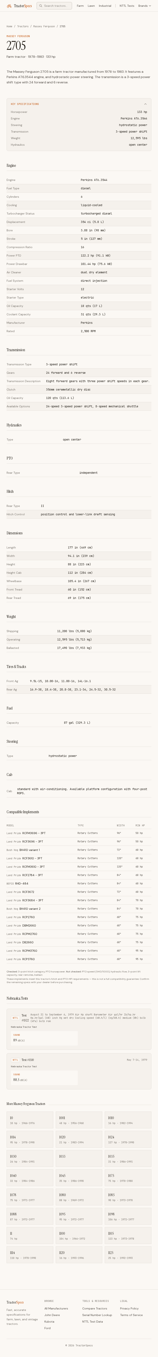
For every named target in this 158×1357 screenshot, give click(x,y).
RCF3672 (20, 892)
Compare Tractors (94, 1308)
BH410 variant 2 (24, 909)
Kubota (49, 1321)
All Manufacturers (56, 1308)
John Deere (52, 1315)
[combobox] (54, 5)
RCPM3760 (22, 951)
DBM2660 (21, 925)
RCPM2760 (22, 934)
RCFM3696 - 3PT (26, 833)
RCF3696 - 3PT (25, 841)
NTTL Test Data (92, 1321)
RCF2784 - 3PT (25, 875)
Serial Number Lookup (97, 1315)
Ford (47, 1328)
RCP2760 (21, 917)
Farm (80, 6)
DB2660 (20, 942)
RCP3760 (21, 959)
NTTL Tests (127, 6)
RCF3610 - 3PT (24, 858)
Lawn (91, 6)
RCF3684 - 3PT (25, 900)
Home (9, 26)
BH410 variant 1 (23, 850)
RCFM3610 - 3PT (26, 867)
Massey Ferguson (44, 26)
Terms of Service (131, 1315)
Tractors (23, 26)
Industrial (105, 6)
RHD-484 (17, 883)
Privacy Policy (129, 1308)
